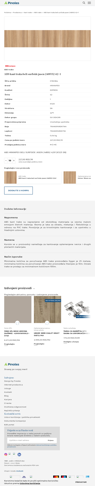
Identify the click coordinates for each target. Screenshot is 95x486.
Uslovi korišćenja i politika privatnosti (22, 417)
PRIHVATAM (80, 482)
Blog (6, 396)
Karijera (8, 399)
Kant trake (28, 12)
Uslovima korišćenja (30, 483)
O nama (7, 403)
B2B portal (9, 425)
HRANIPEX (54, 86)
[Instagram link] (6, 454)
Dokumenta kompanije (15, 421)
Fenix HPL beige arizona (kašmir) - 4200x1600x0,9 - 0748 (17, 333)
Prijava (50, 440)
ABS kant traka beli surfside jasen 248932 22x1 (37, 178)
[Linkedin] (19, 454)
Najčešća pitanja (12, 411)
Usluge (7, 388)
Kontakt (8, 392)
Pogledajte (9, 344)
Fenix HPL (8, 328)
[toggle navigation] (89, 2)
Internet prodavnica (13, 385)
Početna (7, 12)
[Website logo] (11, 2)
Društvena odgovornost (15, 407)
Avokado (19, 471)
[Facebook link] (10, 454)
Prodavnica (17, 12)
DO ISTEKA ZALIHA (53, 301)
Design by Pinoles (12, 381)
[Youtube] (15, 454)
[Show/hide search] (84, 3)
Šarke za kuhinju (70, 328)
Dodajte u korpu (18, 190)
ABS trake (38, 12)
